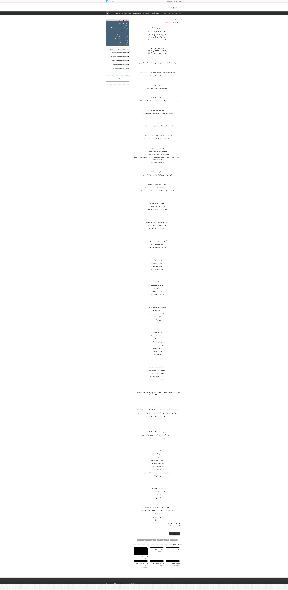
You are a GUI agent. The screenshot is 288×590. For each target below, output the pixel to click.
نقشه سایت (169, 1)
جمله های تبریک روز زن (123, 44)
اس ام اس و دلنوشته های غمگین (122, 42)
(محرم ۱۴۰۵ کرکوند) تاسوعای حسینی (119, 64)
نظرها (118, 49)
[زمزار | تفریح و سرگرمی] (174, 8)
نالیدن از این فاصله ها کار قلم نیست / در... (120, 34)
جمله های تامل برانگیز (159, 550)
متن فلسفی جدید (148, 539)
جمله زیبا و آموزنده (144, 556)
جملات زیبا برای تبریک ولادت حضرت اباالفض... (119, 27)
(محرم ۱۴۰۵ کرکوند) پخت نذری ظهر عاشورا (118, 56)
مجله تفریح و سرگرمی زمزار (111, 584)
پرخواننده (123, 49)
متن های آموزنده (140, 539)
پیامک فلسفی (167, 25)
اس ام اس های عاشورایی (158, 563)
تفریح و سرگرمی (177, 1)
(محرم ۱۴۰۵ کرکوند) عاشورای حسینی (119, 60)
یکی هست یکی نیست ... (123, 32)
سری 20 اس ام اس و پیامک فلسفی (121, 23)
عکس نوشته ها (126, 13)
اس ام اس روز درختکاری (123, 25)
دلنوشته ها (146, 13)
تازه (127, 49)
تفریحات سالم (166, 13)
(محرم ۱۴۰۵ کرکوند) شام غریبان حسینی (119, 52)
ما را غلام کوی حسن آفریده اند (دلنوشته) (120, 38)
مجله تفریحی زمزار (175, 25)
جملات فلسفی (160, 539)
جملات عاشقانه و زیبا (124, 30)
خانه (180, 13)
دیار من (118, 13)
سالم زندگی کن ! (137, 13)
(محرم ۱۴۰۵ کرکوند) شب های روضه (120, 68)
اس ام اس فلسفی (174, 539)
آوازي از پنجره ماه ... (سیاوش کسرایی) (120, 28)
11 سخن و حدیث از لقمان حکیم (122, 40)
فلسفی (154, 539)
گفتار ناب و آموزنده (176, 563)
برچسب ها (112, 49)
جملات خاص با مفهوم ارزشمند (173, 550)
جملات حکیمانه (155, 13)
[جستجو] (107, 1)
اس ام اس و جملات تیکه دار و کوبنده (121, 36)
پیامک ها (174, 13)
